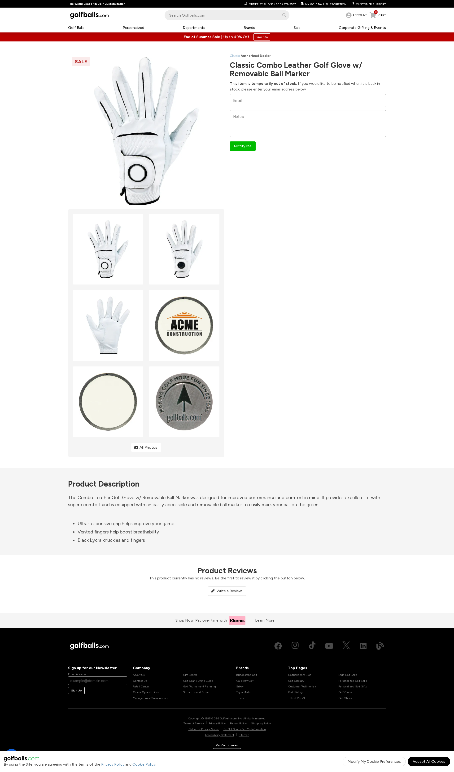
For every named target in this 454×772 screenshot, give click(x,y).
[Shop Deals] (227, 37)
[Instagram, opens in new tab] (295, 646)
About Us (138, 675)
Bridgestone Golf (246, 675)
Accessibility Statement (219, 735)
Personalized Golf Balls (352, 680)
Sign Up (76, 690)
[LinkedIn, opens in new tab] (363, 646)
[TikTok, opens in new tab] (312, 646)
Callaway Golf (244, 680)
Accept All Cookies (429, 761)
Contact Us (140, 680)
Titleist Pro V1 (296, 698)
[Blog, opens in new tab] (380, 646)
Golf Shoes (345, 698)
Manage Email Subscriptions (150, 698)
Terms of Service (193, 723)
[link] (356, 15)
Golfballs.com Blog (299, 675)
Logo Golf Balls (347, 675)
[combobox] (227, 15)
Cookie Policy (144, 764)
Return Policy (238, 723)
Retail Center (141, 686)
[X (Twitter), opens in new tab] (346, 646)
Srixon (240, 686)
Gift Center (190, 675)
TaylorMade (243, 692)
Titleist (240, 698)
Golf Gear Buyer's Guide (198, 680)
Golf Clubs (345, 692)
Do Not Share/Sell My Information (244, 729)
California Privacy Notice (203, 729)
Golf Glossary (296, 680)
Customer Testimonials (302, 686)
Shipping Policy (261, 723)
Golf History (295, 692)
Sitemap (244, 735)
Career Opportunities (146, 692)
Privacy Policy (112, 764)
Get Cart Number (227, 745)
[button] (284, 15)
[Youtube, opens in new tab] (329, 646)
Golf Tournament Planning (199, 686)
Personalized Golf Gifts (352, 686)
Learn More (265, 620)
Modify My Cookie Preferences (374, 761)
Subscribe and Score (196, 692)
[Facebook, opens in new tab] (278, 646)
